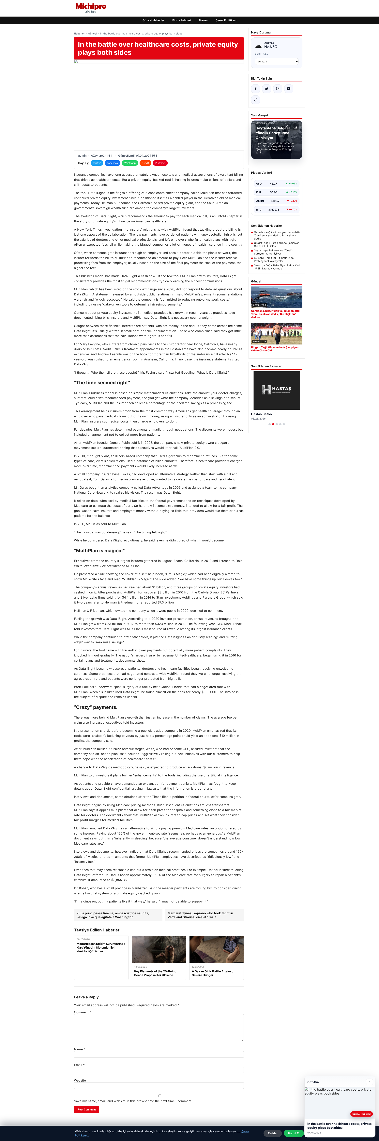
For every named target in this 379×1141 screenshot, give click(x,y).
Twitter (97, 163)
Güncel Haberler (153, 20)
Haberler (79, 33)
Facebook (112, 163)
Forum (203, 20)
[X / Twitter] (266, 88)
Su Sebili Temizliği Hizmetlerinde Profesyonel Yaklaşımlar (274, 259)
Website (80, 1080)
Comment (82, 1012)
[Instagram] (277, 88)
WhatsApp (130, 163)
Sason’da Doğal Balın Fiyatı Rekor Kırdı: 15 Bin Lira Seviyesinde (277, 267)
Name (79, 1049)
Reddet (273, 1133)
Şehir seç (262, 53)
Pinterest (160, 163)
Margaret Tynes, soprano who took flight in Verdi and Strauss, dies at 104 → (200, 915)
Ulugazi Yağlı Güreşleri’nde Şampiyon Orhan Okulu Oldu (276, 244)
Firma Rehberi (181, 20)
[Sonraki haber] (296, 126)
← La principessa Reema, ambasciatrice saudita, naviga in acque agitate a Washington (113, 915)
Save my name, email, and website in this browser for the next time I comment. (133, 1101)
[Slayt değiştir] (269, 424)
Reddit (145, 163)
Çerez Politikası (226, 20)
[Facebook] (255, 88)
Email (79, 1065)
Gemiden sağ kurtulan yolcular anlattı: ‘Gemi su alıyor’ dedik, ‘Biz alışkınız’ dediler (277, 235)
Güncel (92, 33)
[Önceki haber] (287, 126)
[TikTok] (255, 99)
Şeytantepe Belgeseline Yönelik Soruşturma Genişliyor (273, 252)
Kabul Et (294, 1133)
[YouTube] (288, 88)
